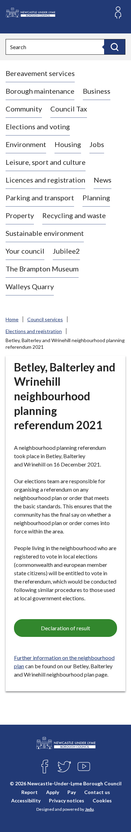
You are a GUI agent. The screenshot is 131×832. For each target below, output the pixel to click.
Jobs (96, 144)
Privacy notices (66, 800)
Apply (52, 792)
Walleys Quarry (30, 286)
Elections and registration (34, 331)
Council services (45, 319)
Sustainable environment (45, 233)
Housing (67, 144)
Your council (25, 251)
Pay (71, 792)
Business (96, 91)
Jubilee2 (66, 251)
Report (29, 792)
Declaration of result (65, 628)
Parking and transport (40, 197)
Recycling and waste (74, 215)
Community (24, 109)
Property (20, 215)
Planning (96, 197)
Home (12, 319)
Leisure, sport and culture (46, 162)
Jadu (89, 809)
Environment (26, 144)
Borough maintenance (40, 91)
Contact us (97, 792)
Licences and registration (45, 180)
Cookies (102, 800)
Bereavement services (40, 73)
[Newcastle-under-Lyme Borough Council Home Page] (30, 13)
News (102, 180)
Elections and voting (38, 126)
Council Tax (68, 109)
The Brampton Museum (42, 268)
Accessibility (26, 800)
